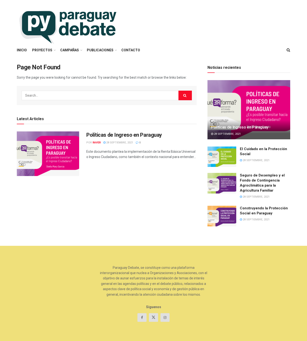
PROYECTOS (42, 50)
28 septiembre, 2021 (119, 142)
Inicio (22, 50)
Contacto (130, 50)
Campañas (69, 50)
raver (97, 142)
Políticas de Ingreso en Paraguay (124, 135)
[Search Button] (185, 95)
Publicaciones (100, 50)
